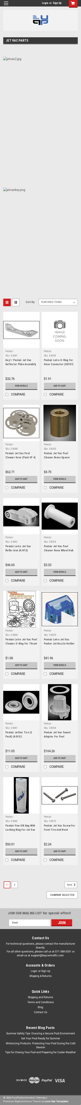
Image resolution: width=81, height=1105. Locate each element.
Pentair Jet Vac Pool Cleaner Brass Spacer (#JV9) (57, 457)
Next (70, 884)
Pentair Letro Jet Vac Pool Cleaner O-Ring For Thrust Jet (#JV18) (21, 643)
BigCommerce (23, 1101)
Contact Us (40, 1012)
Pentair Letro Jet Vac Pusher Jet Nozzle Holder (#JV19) (59, 643)
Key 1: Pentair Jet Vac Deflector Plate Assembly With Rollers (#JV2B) (20, 364)
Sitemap (41, 1097)
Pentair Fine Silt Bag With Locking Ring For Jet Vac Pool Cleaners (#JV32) (20, 829)
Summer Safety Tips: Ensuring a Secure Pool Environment (40, 1033)
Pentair (9, 351)
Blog (40, 1007)
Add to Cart (60, 386)
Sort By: (30, 302)
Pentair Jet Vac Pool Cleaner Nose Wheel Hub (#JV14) (59, 550)
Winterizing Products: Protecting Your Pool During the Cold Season (40, 1045)
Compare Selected (62, 895)
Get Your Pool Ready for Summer (40, 1038)
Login (45, 3)
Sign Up (57, 3)
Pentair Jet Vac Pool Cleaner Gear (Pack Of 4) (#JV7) (20, 457)
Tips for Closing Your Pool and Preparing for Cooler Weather (40, 1052)
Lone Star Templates (56, 1101)
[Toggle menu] (6, 6)
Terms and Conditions (40, 1002)
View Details (21, 386)
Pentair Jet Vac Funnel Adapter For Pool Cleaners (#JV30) (57, 736)
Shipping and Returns (40, 997)
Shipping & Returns (40, 976)
